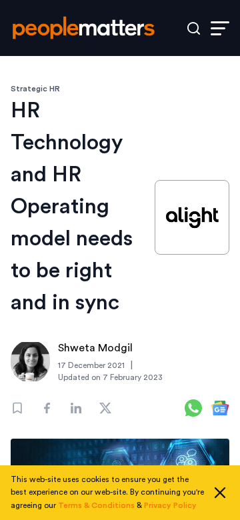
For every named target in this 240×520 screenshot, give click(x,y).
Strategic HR (35, 89)
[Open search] (193, 28)
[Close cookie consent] (220, 492)
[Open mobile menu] (220, 28)
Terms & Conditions (96, 505)
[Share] (46, 408)
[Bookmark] (17, 408)
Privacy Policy (170, 505)
